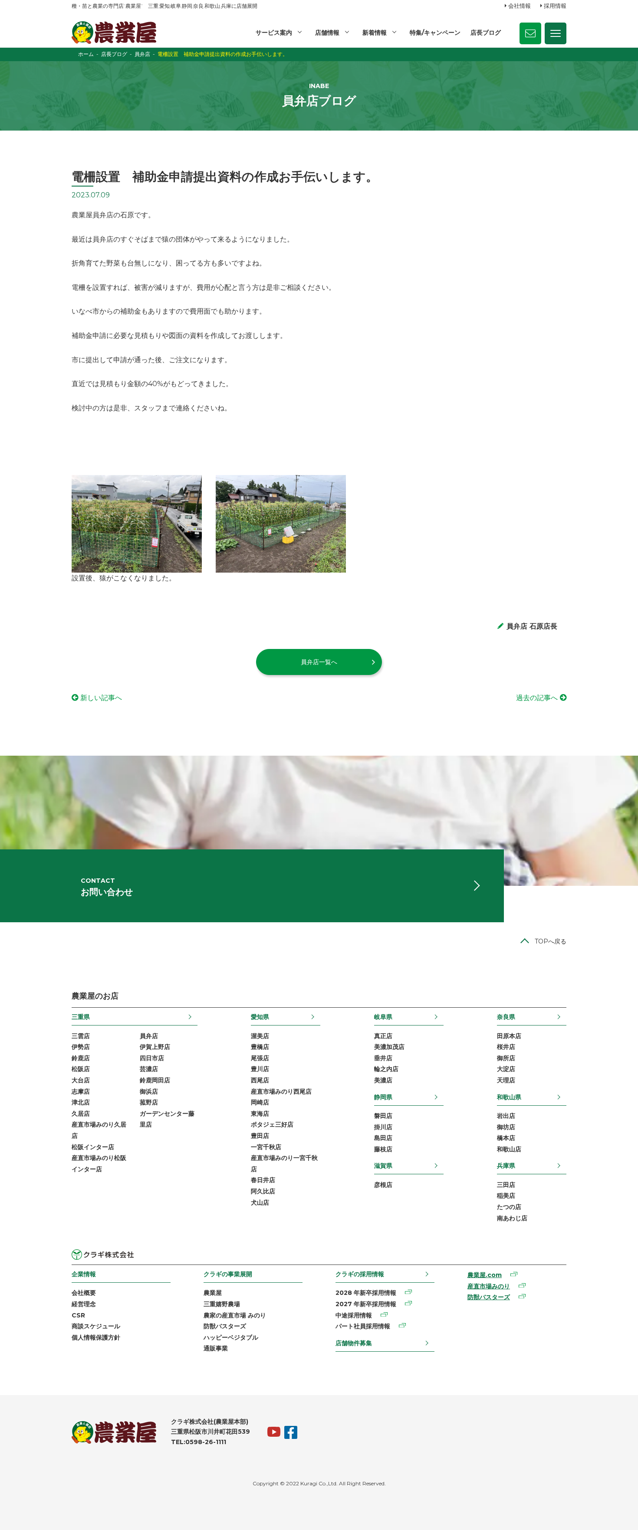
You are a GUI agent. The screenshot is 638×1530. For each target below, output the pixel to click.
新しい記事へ (101, 698)
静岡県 (383, 1097)
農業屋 (213, 1293)
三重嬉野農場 (222, 1304)
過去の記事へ (537, 698)
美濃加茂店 (389, 1047)
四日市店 (152, 1058)
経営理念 (84, 1304)
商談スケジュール (96, 1326)
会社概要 (84, 1293)
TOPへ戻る (550, 941)
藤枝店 (383, 1149)
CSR (78, 1315)
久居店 (81, 1113)
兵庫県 (506, 1166)
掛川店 (383, 1127)
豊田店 (260, 1136)
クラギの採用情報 (359, 1274)
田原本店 (509, 1036)
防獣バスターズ (225, 1326)
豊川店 (260, 1069)
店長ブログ (485, 32)
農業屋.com (484, 1275)
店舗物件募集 (353, 1343)
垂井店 (383, 1058)
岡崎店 (260, 1102)
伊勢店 (81, 1047)
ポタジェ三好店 (272, 1124)
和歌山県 (509, 1097)
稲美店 (506, 1195)
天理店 (506, 1080)
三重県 (81, 1017)
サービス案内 (274, 32)
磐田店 (383, 1116)
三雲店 (81, 1036)
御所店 (506, 1058)
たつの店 (509, 1207)
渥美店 (260, 1036)
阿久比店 (263, 1191)
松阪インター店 (93, 1147)
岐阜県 (383, 1017)
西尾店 (260, 1080)
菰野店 (149, 1102)
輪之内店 (386, 1069)
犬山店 (260, 1202)
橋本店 (506, 1138)
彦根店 (383, 1185)
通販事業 (216, 1348)
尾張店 (260, 1058)
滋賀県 (383, 1166)
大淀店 (506, 1069)
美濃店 (383, 1080)
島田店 (383, 1138)
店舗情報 (327, 32)
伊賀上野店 (155, 1047)
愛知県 (260, 1017)
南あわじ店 (512, 1218)
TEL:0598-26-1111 (198, 1442)
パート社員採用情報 (362, 1326)
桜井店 (506, 1047)
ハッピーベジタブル (231, 1337)
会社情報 (519, 5)
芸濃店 (149, 1069)
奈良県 (506, 1017)
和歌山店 (509, 1149)
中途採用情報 (353, 1315)
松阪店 (81, 1069)
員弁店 (149, 1036)
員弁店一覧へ (319, 662)
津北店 (81, 1102)
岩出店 (506, 1116)
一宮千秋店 (266, 1147)
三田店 (506, 1185)
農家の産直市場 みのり (235, 1315)
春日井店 (263, 1180)
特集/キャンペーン (435, 32)
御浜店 (149, 1091)
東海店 (260, 1113)
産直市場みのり (488, 1286)
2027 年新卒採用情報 (365, 1304)
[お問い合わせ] (530, 33)
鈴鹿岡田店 (155, 1080)
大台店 (81, 1080)
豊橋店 (260, 1047)
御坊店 (506, 1127)
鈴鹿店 (81, 1058)
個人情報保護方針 (96, 1337)
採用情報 (555, 5)
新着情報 (374, 32)
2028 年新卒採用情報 (365, 1293)
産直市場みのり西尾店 (281, 1091)
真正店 (383, 1036)
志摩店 (81, 1091)
